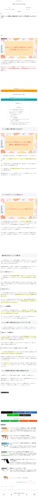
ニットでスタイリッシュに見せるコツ (17, 111)
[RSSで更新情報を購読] (28, 421)
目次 (17, 107)
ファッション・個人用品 (5, 392)
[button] (25, 415)
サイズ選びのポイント (15, 114)
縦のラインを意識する (15, 120)
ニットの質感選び (14, 117)
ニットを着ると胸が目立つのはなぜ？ (17, 109)
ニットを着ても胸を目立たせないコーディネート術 (19, 119)
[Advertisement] (19, 26)
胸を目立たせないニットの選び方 (16, 112)
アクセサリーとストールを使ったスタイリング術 (19, 122)
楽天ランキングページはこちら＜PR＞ (19, 99)
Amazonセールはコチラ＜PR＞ (19, 90)
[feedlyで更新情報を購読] (10, 421)
